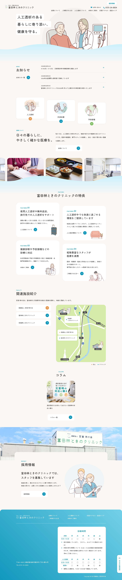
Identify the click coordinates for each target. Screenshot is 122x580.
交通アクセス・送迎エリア (108, 10)
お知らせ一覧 (20, 77)
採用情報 (112, 3)
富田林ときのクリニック (27, 315)
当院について (55, 10)
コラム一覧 (54, 417)
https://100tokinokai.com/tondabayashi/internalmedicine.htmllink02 (92, 113)
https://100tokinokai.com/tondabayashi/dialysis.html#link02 (84, 223)
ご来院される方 (67, 10)
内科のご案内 (92, 10)
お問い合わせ (97, 7)
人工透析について (80, 10)
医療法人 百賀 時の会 (26, 308)
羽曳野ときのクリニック (27, 323)
